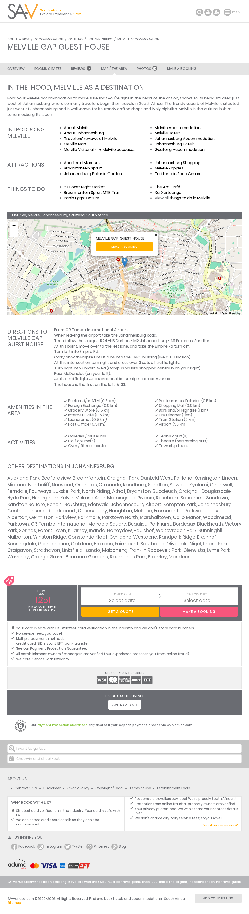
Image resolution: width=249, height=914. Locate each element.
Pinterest (101, 846)
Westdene (145, 537)
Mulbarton (19, 537)
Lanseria (36, 510)
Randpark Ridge (177, 537)
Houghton (120, 510)
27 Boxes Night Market (84, 187)
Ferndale (17, 491)
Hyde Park (18, 498)
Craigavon (19, 550)
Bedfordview (56, 478)
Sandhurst (192, 498)
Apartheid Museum (82, 163)
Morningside (121, 498)
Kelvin (66, 498)
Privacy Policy (78, 788)
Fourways (40, 491)
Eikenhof (206, 537)
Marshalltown (155, 517)
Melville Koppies (169, 168)
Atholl (118, 491)
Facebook (26, 846)
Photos (144, 68)
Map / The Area (114, 68)
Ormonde (110, 484)
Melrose (143, 510)
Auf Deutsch (124, 704)
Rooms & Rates (48, 68)
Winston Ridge (49, 537)
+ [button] (14, 226)
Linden (229, 478)
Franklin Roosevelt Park (155, 550)
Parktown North (120, 517)
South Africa (18, 39)
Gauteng (75, 39)
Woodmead (217, 517)
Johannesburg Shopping (177, 163)
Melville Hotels (167, 133)
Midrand (16, 484)
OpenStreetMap (231, 313)
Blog (122, 846)
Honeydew (119, 530)
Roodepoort (62, 510)
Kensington (207, 478)
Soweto (178, 484)
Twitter (78, 846)
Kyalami (198, 484)
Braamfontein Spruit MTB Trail (91, 192)
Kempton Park (179, 504)
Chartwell (221, 484)
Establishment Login (173, 788)
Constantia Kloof (87, 537)
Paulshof (144, 530)
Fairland (183, 478)
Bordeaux (184, 524)
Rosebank (167, 498)
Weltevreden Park (176, 530)
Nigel (195, 543)
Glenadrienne (53, 543)
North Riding (96, 491)
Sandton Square (26, 504)
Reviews (80, 68)
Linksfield (72, 550)
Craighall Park (123, 478)
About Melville (77, 127)
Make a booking (124, 246)
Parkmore (89, 517)
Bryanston (139, 491)
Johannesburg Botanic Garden (93, 174)
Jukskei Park (66, 491)
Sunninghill (210, 530)
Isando (92, 550)
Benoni (54, 504)
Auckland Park (23, 478)
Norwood (62, 484)
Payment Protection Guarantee (58, 648)
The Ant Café (167, 187)
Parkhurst (160, 524)
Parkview (66, 517)
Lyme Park (218, 550)
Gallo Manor (187, 517)
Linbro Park (215, 543)
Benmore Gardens (87, 557)
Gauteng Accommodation (180, 149)
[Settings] (216, 12)
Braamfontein (89, 478)
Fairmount (127, 543)
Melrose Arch (90, 498)
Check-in (122, 594)
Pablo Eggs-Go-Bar (81, 198)
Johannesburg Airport (136, 504)
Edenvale (98, 504)
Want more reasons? (220, 825)
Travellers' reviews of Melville (90, 138)
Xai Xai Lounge (168, 192)
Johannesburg (100, 39)
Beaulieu (138, 524)
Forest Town (52, 530)
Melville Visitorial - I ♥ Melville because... (99, 149)
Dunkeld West (156, 478)
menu (228, 12)
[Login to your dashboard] (208, 12)
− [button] (14, 233)
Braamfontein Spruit (83, 168)
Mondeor (179, 557)
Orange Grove (47, 557)
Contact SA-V (26, 788)
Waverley (18, 557)
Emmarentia (168, 510)
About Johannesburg (84, 133)
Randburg (134, 484)
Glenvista (194, 550)
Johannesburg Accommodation (185, 138)
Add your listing (218, 898)
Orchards (86, 484)
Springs (27, 530)
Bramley (157, 557)
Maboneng (114, 550)
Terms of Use (140, 788)
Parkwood (196, 510)
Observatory (92, 510)
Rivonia (145, 498)
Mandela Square (107, 524)
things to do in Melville (189, 198)
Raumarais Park (128, 557)
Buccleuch (165, 491)
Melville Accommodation (138, 39)
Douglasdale (216, 491)
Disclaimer (52, 788)
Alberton (17, 517)
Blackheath (210, 524)
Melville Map (75, 144)
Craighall (189, 491)
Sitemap (14, 902)
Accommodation (48, 39)
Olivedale (177, 543)
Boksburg (75, 504)
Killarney (77, 530)
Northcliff (39, 484)
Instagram (53, 846)
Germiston (41, 517)
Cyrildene (120, 537)
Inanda (97, 530)
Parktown (18, 524)
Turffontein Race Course (178, 174)
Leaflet (213, 313)
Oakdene (81, 543)
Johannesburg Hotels (175, 144)
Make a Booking (181, 68)
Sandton (158, 484)
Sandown (217, 498)
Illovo (216, 510)
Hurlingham (45, 498)
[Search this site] (199, 12)
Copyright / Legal (109, 788)
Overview (16, 68)
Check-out (197, 594)
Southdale (152, 543)
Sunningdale (21, 543)
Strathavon (47, 550)
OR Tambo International (58, 524)
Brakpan (103, 543)
